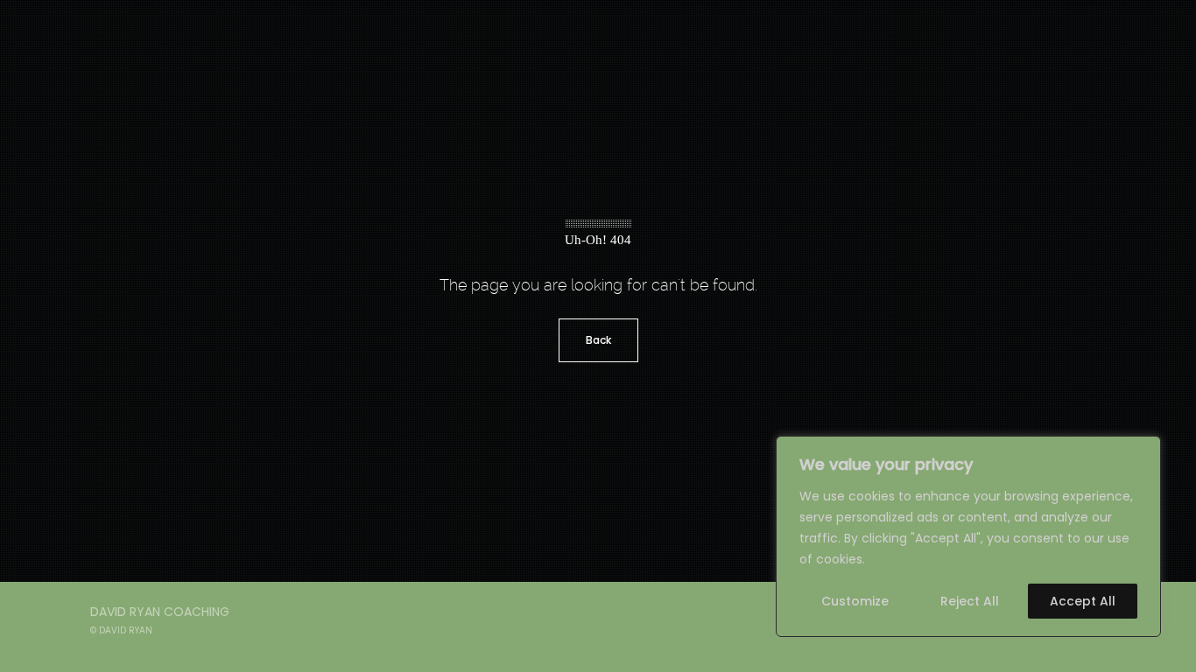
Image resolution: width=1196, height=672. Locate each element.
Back (598, 339)
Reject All (969, 601)
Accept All (1082, 601)
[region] (968, 536)
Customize (855, 601)
